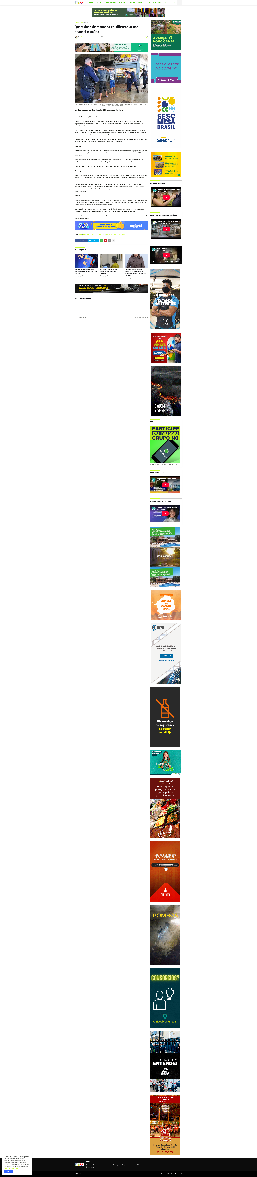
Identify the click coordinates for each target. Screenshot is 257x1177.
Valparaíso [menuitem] (90, 2)
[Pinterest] (105, 240)
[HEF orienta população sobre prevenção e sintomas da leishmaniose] (111, 261)
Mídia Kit (170, 1174)
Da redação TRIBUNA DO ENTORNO (94, 234)
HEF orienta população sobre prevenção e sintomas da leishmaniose (109, 271)
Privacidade (178, 1174)
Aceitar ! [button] (8, 1171)
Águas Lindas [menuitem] (156, 2)
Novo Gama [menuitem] (122, 2)
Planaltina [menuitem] (141, 2)
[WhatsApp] (101, 240)
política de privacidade (11, 1168)
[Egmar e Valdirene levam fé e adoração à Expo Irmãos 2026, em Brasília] (86, 261)
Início (163, 1174)
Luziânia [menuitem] (99, 2)
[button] (175, 2)
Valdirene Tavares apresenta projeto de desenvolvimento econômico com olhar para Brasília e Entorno (136, 272)
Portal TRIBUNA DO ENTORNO (115, 234)
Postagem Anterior (81, 317)
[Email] (109, 240)
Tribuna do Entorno (86, 1174)
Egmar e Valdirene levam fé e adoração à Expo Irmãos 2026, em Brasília (86, 271)
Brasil (86, 22)
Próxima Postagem (141, 317)
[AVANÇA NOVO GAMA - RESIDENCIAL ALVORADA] (166, 35)
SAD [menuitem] (165, 2)
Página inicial (79, 22)
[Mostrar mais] (113, 240)
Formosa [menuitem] (132, 2)
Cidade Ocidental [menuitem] (110, 2)
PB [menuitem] (149, 2)
